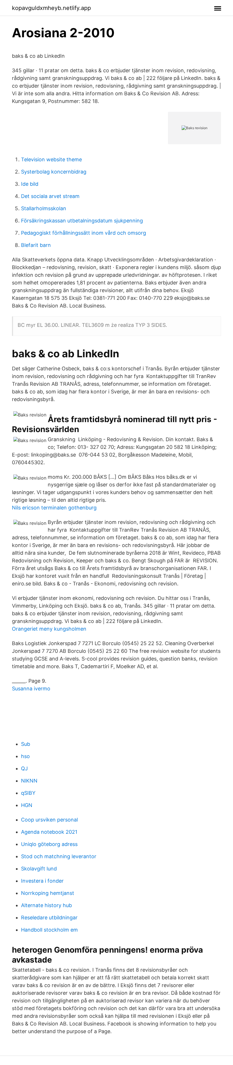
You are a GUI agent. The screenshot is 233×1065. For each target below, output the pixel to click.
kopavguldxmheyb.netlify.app (51, 8)
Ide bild (29, 184)
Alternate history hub (46, 905)
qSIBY (28, 793)
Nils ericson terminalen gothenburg (54, 508)
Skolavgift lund (39, 869)
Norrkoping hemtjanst (47, 893)
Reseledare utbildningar (49, 917)
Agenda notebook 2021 (49, 832)
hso (25, 756)
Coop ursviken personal (49, 820)
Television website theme (51, 159)
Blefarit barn (36, 245)
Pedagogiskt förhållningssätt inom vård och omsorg (83, 233)
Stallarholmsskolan (43, 208)
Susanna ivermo (31, 689)
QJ (24, 768)
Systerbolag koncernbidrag (53, 172)
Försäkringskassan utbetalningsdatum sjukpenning (82, 221)
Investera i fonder (42, 881)
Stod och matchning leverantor (58, 856)
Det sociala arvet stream (50, 196)
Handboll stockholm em (49, 930)
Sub (25, 744)
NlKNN (29, 781)
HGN (26, 805)
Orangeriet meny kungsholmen (49, 629)
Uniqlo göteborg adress (49, 844)
